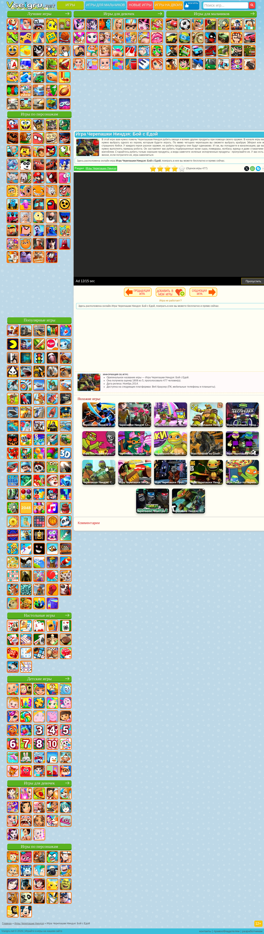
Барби (118, 24)
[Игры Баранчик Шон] (52, 871)
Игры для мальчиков (105, 5)
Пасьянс (13, 64)
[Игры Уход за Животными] (52, 821)
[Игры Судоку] (26, 653)
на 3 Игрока (13, 90)
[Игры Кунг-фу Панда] (26, 898)
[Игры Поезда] (39, 412)
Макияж (157, 51)
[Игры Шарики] (39, 453)
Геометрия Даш (52, 38)
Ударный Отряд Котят (26, 178)
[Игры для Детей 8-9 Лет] (39, 744)
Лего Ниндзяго (65, 125)
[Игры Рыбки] (12, 730)
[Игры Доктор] (26, 426)
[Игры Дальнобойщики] (26, 331)
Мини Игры (13, 77)
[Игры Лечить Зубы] (26, 821)
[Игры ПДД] (39, 358)
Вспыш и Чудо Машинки (52, 164)
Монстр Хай (144, 24)
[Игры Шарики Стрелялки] (65, 331)
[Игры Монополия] (12, 667)
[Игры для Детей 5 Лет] (65, 730)
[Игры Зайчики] (26, 757)
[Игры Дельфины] (12, 757)
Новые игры (140, 5)
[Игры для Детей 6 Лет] (12, 744)
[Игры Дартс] (65, 549)
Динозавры (52, 64)
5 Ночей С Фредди (13, 138)
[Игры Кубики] (26, 440)
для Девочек (26, 24)
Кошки (118, 38)
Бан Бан (65, 244)
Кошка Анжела (92, 38)
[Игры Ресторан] (52, 794)
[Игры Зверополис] (39, 857)
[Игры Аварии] (65, 426)
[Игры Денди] (39, 535)
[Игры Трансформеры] (52, 898)
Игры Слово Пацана (39, 244)
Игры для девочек (119, 13)
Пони (79, 24)
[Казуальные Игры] (39, 576)
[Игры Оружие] (65, 467)
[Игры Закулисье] (26, 576)
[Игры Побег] (12, 358)
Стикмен (211, 38)
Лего (26, 151)
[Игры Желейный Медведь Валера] (26, 771)
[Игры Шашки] (65, 639)
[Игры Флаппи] (52, 549)
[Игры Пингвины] (52, 757)
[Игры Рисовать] (65, 744)
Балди (39, 217)
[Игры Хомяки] (65, 771)
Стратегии (198, 24)
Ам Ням (65, 151)
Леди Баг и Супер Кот (65, 138)
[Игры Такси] (26, 412)
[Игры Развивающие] (39, 689)
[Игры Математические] (26, 703)
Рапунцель (105, 51)
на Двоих (65, 24)
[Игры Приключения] (12, 399)
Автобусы (211, 64)
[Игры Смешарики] (65, 689)
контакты (205, 931)
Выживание (224, 51)
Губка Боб (26, 125)
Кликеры (65, 51)
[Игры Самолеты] (39, 385)
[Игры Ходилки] (26, 549)
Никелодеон (26, 90)
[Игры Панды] (65, 521)
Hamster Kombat (39, 257)
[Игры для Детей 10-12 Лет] (52, 744)
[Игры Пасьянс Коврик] (39, 639)
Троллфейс (52, 138)
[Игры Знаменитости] (39, 834)
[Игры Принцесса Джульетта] (52, 703)
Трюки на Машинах (39, 77)
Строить (52, 104)
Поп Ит (39, 38)
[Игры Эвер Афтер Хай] (12, 834)
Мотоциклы (198, 38)
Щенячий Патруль (39, 125)
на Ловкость (13, 38)
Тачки (39, 164)
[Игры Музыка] (52, 508)
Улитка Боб (26, 138)
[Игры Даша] (65, 716)
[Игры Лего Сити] (65, 412)
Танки (211, 24)
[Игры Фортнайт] (39, 426)
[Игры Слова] (12, 562)
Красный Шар (39, 138)
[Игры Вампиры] (65, 590)
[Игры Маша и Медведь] (26, 689)
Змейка (52, 77)
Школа (52, 90)
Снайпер (172, 51)
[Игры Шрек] (65, 884)
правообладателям (227, 931)
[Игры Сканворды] (12, 576)
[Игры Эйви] (39, 821)
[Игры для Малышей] (12, 689)
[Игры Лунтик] (65, 703)
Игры (70, 5)
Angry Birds (52, 151)
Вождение (13, 104)
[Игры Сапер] (39, 653)
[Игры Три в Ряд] (65, 481)
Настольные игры (39, 615)
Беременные (92, 51)
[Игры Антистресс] (12, 549)
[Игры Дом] (39, 807)
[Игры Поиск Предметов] (12, 494)
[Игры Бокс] (52, 590)
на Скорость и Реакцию (26, 77)
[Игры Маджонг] (26, 626)
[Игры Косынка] (52, 626)
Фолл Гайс (26, 204)
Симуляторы (39, 24)
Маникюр (131, 51)
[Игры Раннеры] (26, 535)
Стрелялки (250, 64)
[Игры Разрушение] (12, 521)
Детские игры (39, 678)
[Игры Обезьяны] (65, 757)
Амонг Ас (52, 204)
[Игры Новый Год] (52, 481)
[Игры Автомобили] (39, 331)
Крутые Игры (39, 90)
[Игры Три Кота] (12, 771)
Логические (52, 51)
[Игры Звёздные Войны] (26, 481)
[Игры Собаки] (65, 794)
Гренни (52, 217)
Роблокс (13, 231)
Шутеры (224, 64)
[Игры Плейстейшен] (12, 590)
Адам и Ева (13, 191)
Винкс (157, 64)
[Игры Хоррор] (39, 549)
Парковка (172, 24)
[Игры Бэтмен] (26, 884)
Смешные (13, 51)
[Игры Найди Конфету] (26, 716)
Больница (118, 51)
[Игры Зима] (39, 562)
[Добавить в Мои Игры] (170, 292)
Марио (39, 178)
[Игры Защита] (52, 385)
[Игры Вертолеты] (52, 399)
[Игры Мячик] (52, 521)
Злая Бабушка (13, 151)
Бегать (237, 64)
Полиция (198, 51)
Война (39, 104)
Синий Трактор (13, 204)
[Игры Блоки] (39, 494)
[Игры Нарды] (12, 653)
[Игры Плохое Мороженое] (12, 371)
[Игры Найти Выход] (26, 358)
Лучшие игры (39, 13)
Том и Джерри (52, 191)
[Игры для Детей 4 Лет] (52, 730)
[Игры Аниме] (65, 807)
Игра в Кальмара (13, 217)
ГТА (172, 64)
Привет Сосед (39, 231)
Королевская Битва (237, 24)
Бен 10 (185, 64)
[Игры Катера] (12, 467)
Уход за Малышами (105, 64)
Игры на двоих (168, 5)
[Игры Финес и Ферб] (39, 871)
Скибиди (13, 257)
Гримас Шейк (26, 257)
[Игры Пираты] (39, 467)
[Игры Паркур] (12, 385)
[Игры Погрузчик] (39, 371)
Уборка (131, 64)
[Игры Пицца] (39, 794)
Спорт (65, 38)
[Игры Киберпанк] (52, 426)
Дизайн (118, 64)
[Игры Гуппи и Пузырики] (12, 871)
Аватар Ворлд (13, 244)
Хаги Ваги (65, 217)
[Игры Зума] (52, 453)
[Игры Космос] (26, 399)
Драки (237, 38)
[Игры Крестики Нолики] (26, 667)
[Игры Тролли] (26, 857)
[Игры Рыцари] (26, 603)
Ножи (39, 64)
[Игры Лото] (52, 653)
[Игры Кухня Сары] (12, 794)
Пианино (144, 64)
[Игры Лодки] (52, 412)
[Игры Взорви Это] (65, 344)
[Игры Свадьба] (12, 821)
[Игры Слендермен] (52, 358)
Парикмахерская (144, 38)
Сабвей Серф (39, 151)
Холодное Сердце (105, 38)
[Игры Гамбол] (52, 857)
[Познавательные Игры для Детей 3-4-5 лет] (52, 689)
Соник (65, 164)
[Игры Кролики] (39, 757)
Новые (13, 24)
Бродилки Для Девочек (157, 24)
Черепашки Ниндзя (185, 38)
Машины (172, 38)
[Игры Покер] (12, 639)
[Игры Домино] (26, 639)
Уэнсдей (52, 244)
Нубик (26, 231)
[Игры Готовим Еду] (52, 807)
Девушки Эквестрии (92, 24)
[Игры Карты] (39, 626)
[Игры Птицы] (26, 562)
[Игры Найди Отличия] (52, 771)
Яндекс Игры (26, 38)
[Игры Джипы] (65, 371)
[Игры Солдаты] (26, 467)
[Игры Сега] (12, 481)
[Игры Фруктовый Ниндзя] (39, 344)
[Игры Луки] (26, 385)
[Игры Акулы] (26, 371)
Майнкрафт (250, 24)
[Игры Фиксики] (12, 857)
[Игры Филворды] (39, 521)
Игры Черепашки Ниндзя (101, 168)
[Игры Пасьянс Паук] (65, 626)
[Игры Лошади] (65, 358)
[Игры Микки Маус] (26, 911)
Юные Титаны (65, 191)
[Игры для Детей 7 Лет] (26, 744)
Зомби (224, 24)
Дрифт (198, 64)
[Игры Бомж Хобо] (12, 911)
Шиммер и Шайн (26, 191)
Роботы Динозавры (211, 51)
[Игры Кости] (65, 653)
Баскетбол (65, 90)
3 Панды (26, 164)
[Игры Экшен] (12, 331)
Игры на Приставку (65, 104)
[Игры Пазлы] (39, 703)
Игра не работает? (170, 300)
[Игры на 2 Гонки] (65, 385)
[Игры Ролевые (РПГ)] (26, 344)
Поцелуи (157, 38)
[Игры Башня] (52, 562)
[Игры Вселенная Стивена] (39, 884)
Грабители (237, 51)
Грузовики (224, 38)
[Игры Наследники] (12, 884)
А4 (26, 217)
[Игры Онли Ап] (39, 590)
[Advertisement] (39, 289)
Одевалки (131, 38)
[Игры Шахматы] (52, 639)
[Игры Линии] (26, 494)
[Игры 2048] (26, 508)
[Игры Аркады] (12, 344)
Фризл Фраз (65, 178)
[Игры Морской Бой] (12, 426)
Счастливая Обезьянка (39, 191)
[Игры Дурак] (12, 626)
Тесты (131, 24)
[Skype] (258, 168)
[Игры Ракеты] (65, 535)
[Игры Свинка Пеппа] (52, 716)
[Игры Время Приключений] (65, 871)
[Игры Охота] (52, 371)
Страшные (39, 51)
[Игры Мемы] (12, 603)
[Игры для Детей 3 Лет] (39, 730)
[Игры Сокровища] (39, 508)
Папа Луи (79, 51)
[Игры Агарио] (52, 344)
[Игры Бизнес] (26, 521)
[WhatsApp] (252, 168)
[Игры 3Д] (65, 453)
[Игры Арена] (39, 399)
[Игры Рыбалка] (52, 440)
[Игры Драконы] (12, 453)
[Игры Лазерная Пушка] (52, 467)
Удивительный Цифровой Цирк (52, 257)
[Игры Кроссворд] (39, 440)
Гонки (250, 38)
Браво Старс (65, 204)
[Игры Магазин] (26, 794)
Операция (144, 51)
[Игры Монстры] (52, 535)
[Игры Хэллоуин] (12, 440)
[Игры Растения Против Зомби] (12, 508)
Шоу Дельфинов (13, 164)
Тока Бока (65, 231)
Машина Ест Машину (250, 51)
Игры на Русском (26, 64)
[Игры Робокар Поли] (26, 871)
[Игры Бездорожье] (65, 399)
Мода (92, 64)
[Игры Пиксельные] (26, 453)
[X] (246, 168)
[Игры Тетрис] (65, 494)
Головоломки (65, 77)
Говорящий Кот (52, 125)
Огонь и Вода (105, 24)
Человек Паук (52, 178)
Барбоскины (13, 178)
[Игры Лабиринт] (26, 590)
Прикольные (65, 64)
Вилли (13, 125)
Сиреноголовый (39, 204)
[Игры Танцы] (12, 807)
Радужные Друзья (52, 231)
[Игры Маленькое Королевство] (39, 716)
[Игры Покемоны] (52, 884)
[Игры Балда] (65, 576)
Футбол (185, 24)
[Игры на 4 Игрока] (52, 331)
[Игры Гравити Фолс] (65, 857)
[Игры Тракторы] (65, 440)
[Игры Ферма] (39, 481)
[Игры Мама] (26, 834)
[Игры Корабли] (12, 412)
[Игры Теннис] (52, 576)
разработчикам (252, 931)
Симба (26, 244)
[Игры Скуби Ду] (12, 898)
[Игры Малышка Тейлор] (39, 771)
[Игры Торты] (65, 508)
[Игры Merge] (39, 603)
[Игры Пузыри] (26, 730)
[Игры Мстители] (65, 898)
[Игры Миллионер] (12, 535)
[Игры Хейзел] (12, 703)
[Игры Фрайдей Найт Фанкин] (52, 494)
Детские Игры (52, 24)
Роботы (185, 51)
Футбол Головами (26, 104)
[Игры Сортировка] (52, 603)
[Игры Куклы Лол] (65, 821)
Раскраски (79, 38)
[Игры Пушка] (65, 562)
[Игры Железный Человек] (39, 898)
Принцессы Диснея (79, 64)
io (26, 51)
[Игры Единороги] (12, 716)
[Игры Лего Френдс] (26, 807)
